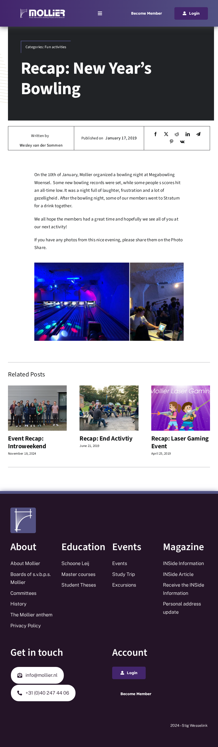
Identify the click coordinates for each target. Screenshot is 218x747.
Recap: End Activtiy (105, 438)
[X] (166, 134)
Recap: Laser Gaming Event (180, 442)
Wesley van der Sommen (41, 145)
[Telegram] (198, 134)
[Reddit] (177, 134)
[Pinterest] (171, 142)
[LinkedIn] (187, 134)
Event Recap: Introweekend (27, 442)
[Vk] (182, 142)
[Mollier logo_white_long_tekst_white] (42, 10)
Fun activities (55, 47)
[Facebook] (155, 134)
